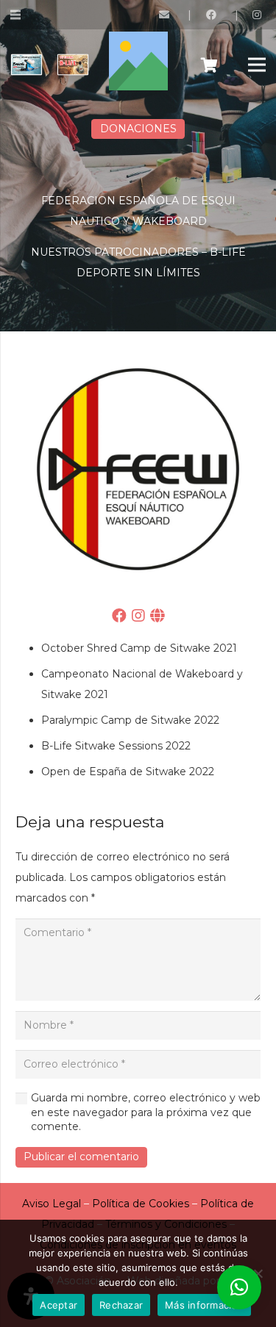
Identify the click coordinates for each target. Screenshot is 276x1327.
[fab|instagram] (138, 617)
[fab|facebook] (119, 617)
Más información (204, 1305)
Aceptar (58, 1305)
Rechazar (121, 1305)
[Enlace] (166, 14)
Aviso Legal (51, 1203)
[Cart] (209, 64)
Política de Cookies (140, 1203)
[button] (239, 1287)
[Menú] (257, 64)
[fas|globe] (157, 617)
